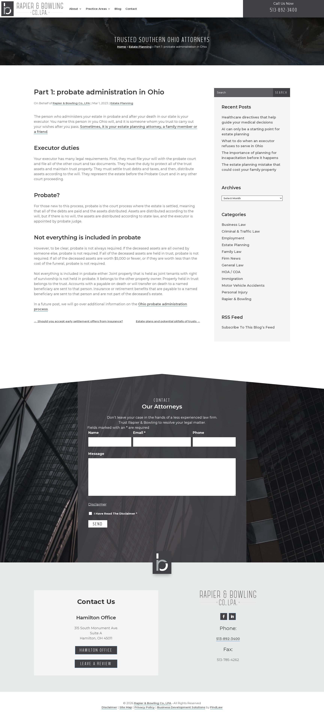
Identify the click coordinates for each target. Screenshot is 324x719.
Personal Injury (235, 292)
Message (96, 454)
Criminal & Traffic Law (241, 231)
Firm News (231, 258)
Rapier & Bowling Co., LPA (71, 103)
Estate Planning (121, 103)
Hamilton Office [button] (96, 650)
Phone (198, 433)
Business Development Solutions (181, 707)
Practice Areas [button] (96, 9)
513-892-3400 (283, 10)
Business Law (234, 225)
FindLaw (216, 707)
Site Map (125, 707)
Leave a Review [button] (96, 664)
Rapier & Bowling (236, 299)
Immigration (232, 279)
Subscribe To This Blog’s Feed (248, 327)
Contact (131, 9)
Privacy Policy (144, 707)
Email (139, 433)
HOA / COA (231, 272)
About (73, 9)
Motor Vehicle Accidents (243, 285)
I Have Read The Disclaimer (115, 513)
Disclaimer (97, 504)
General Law (233, 265)
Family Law (232, 252)
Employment (233, 238)
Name (93, 433)
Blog (118, 9)
